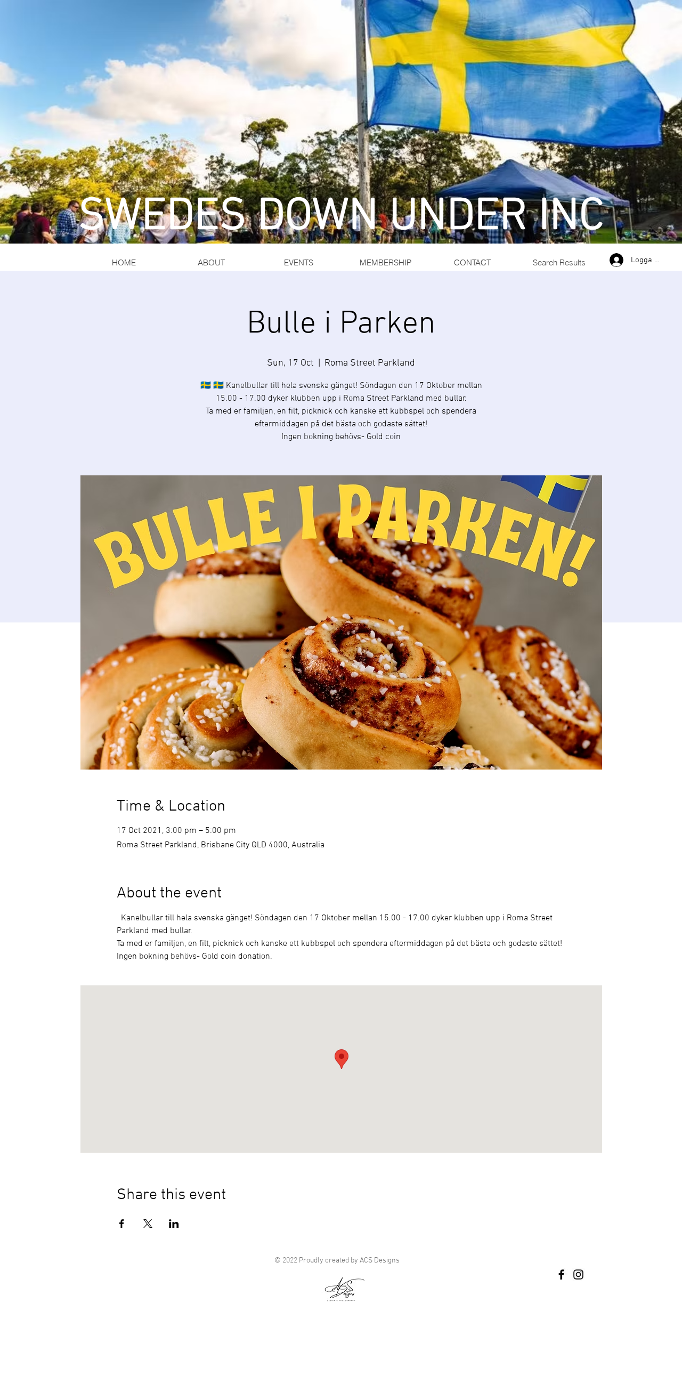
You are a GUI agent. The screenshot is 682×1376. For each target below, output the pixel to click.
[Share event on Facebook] (122, 1223)
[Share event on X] (148, 1223)
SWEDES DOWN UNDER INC (341, 217)
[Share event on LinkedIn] (174, 1223)
